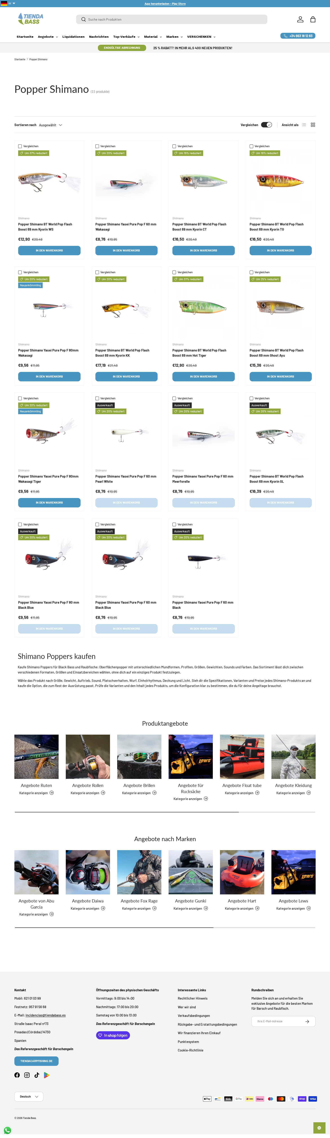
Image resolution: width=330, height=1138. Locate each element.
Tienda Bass (29, 1117)
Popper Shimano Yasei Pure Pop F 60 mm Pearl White (125, 478)
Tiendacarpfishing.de (36, 1061)
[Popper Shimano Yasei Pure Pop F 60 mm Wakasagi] (126, 181)
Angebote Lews (293, 900)
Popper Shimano (38, 59)
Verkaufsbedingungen (194, 1016)
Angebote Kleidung (293, 785)
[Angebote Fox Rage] (139, 872)
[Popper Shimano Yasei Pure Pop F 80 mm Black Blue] (49, 560)
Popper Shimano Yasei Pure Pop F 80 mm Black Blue (48, 604)
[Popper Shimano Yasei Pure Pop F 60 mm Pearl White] (126, 433)
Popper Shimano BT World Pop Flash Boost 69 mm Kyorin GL (277, 478)
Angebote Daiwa (87, 900)
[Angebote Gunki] (191, 872)
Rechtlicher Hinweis (192, 998)
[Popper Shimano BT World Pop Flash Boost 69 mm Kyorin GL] (281, 433)
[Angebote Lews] (293, 872)
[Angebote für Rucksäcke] (191, 757)
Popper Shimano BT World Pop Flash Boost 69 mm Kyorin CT (199, 226)
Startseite (19, 59)
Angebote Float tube (242, 785)
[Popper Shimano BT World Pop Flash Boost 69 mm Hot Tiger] (203, 307)
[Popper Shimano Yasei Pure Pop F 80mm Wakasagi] (49, 307)
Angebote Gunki (190, 900)
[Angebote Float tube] (242, 757)
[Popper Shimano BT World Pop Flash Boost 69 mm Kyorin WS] (49, 181)
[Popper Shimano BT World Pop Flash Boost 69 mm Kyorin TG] (281, 181)
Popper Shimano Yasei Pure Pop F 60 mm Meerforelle (202, 478)
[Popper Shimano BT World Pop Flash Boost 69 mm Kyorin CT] (203, 181)
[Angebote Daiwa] (88, 872)
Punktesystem (188, 1042)
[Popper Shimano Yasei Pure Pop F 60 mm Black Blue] (126, 560)
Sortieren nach (25, 125)
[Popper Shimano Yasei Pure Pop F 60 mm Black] (203, 560)
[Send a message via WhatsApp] (7, 1130)
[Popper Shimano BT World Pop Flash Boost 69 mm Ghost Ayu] (281, 307)
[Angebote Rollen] (88, 757)
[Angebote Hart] (242, 872)
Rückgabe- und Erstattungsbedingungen (207, 1024)
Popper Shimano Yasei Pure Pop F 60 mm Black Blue (125, 604)
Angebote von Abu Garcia (36, 903)
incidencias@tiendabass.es (46, 1015)
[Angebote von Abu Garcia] (36, 872)
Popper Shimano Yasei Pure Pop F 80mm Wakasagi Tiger (48, 478)
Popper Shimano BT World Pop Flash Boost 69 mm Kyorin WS (45, 226)
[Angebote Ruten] (36, 757)
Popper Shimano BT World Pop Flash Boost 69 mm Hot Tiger (199, 352)
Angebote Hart (242, 900)
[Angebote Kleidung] (293, 757)
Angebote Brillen (139, 785)
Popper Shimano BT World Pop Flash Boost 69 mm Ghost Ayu (277, 352)
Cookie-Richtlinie (190, 1050)
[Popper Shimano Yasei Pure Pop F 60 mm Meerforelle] (203, 433)
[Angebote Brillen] (139, 757)
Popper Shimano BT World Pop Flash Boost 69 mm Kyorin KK (122, 352)
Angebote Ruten (36, 785)
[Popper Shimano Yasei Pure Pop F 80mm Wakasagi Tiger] (49, 433)
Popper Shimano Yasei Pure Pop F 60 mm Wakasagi (125, 226)
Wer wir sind (187, 1007)
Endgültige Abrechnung (122, 47)
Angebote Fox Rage (139, 900)
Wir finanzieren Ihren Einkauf (199, 1033)
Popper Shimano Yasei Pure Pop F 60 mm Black (202, 604)
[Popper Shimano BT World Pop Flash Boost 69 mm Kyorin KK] (126, 307)
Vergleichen (249, 125)
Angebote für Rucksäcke (190, 788)
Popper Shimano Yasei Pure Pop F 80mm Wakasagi (48, 352)
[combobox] (171, 19)
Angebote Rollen (87, 785)
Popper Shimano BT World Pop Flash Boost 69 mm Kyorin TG (277, 226)
